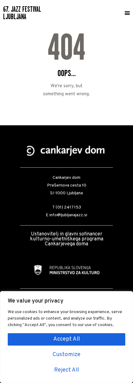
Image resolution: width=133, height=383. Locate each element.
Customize (66, 354)
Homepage (67, 108)
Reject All (66, 370)
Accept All (66, 339)
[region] (66, 337)
